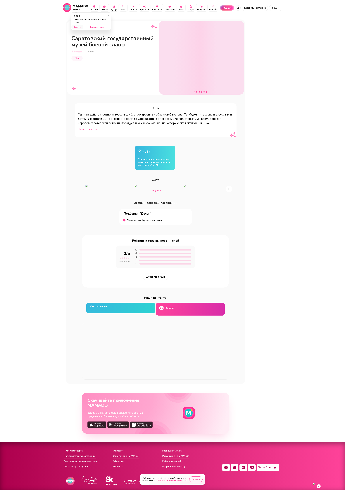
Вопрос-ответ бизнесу (173, 466)
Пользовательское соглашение (80, 456)
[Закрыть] (108, 15)
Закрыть (77, 27)
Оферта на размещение (76, 466)
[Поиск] (237, 8)
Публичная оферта (73, 450)
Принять (196, 479)
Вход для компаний (172, 450)
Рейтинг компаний (171, 461)
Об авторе (118, 461)
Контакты (118, 466)
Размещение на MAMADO (175, 456)
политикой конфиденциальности (172, 480)
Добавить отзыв (155, 276)
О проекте (118, 450)
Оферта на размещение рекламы (80, 461)
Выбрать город (97, 27)
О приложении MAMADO (126, 456)
